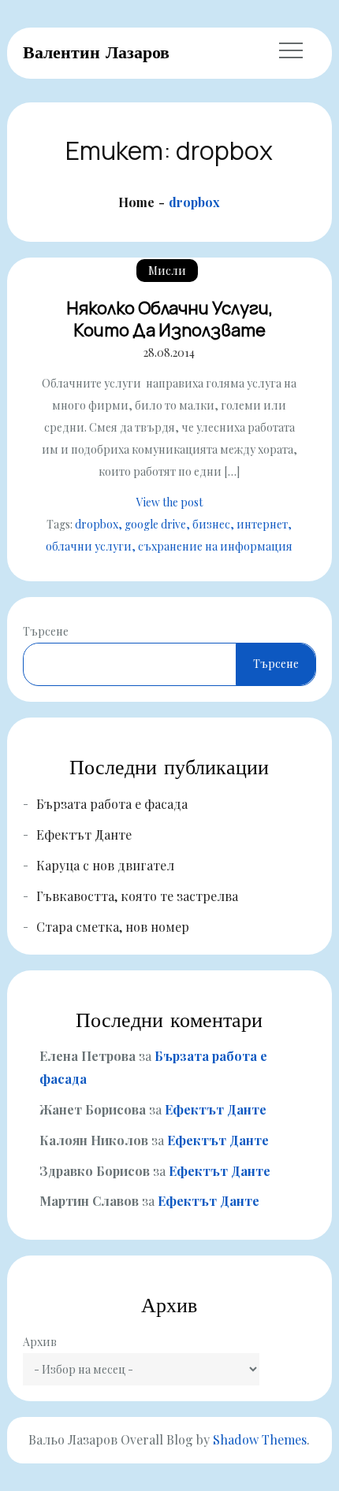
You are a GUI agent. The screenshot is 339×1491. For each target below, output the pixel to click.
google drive (155, 524)
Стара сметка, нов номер (112, 926)
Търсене (46, 631)
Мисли (167, 270)
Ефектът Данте (84, 834)
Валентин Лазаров (96, 52)
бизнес (211, 524)
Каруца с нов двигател (105, 865)
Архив (40, 1341)
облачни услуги (89, 546)
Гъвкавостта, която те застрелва (137, 896)
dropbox (96, 524)
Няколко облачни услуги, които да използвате (169, 319)
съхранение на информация (215, 546)
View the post (169, 502)
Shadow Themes (260, 1439)
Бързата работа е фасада (112, 804)
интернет (262, 524)
